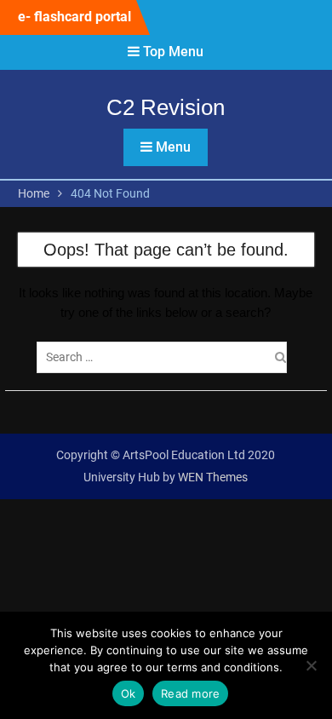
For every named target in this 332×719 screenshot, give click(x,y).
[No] (310, 665)
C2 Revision (165, 107)
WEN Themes (213, 477)
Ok (128, 693)
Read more (190, 693)
